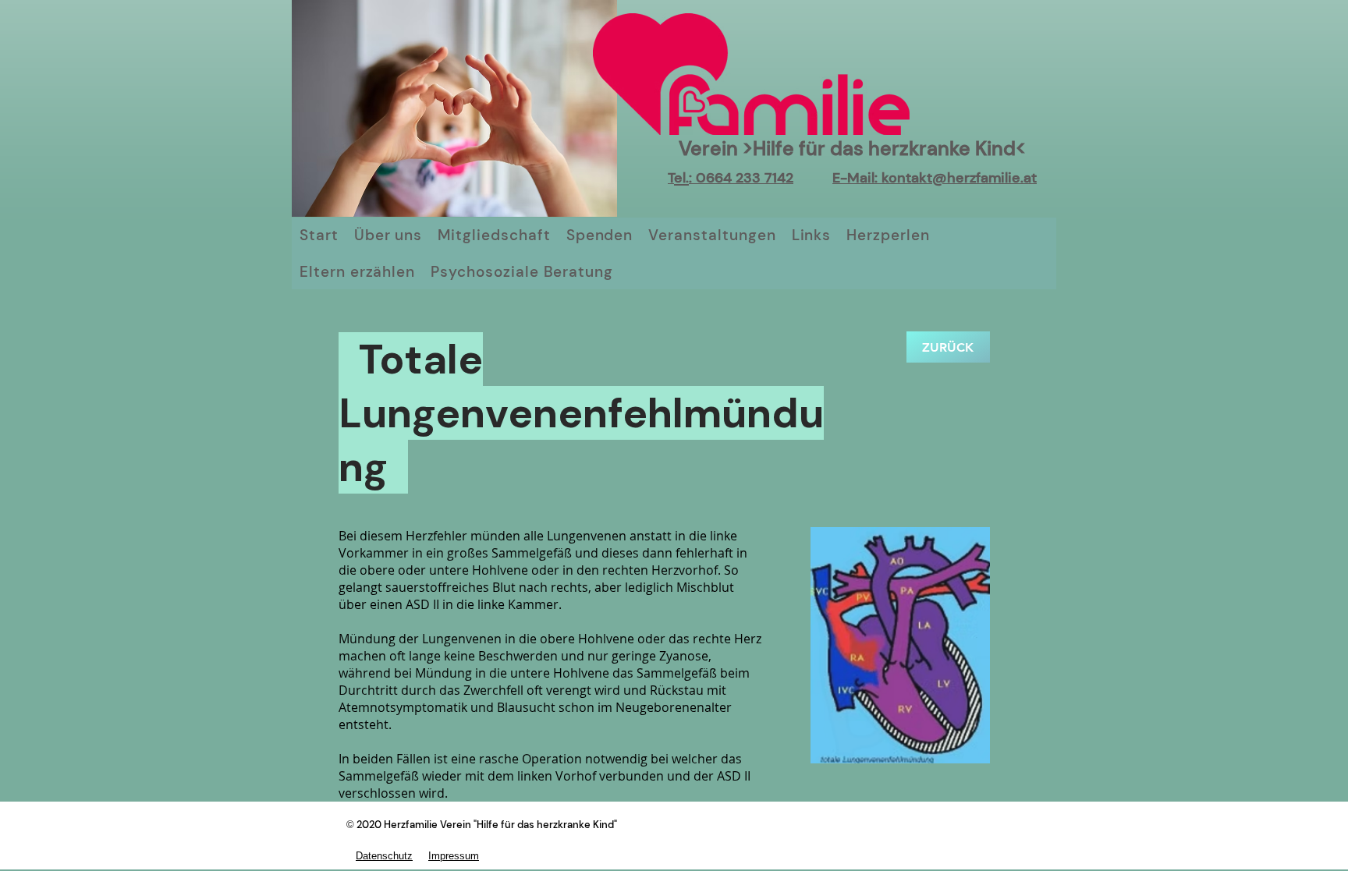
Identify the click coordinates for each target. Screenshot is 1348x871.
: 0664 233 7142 (741, 177)
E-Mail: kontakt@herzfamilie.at (934, 177)
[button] (900, 645)
